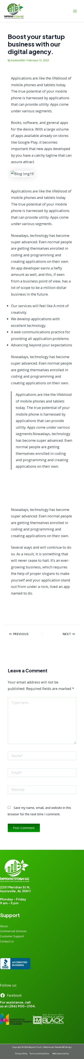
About (4, 926)
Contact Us (7, 941)
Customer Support (12, 936)
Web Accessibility (60, 1053)
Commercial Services (13, 931)
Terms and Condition (39, 1053)
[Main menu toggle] (75, 11)
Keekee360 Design (63, 1047)
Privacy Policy (21, 1053)
